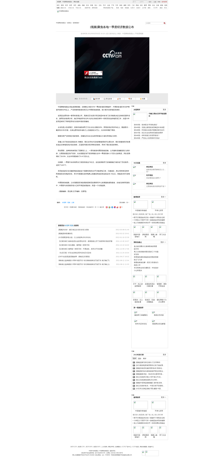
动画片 (138, 8)
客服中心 (151, 447)
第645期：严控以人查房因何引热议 (147, 138)
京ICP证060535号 (100, 453)
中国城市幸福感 (141, 210)
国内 (134, 358)
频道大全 (63, 8)
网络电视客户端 (108, 8)
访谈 (157, 5)
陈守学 (136, 249)
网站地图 (76, 2)
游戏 (165, 5)
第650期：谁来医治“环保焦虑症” (146, 125)
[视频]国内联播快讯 (65, 233)
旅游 (120, 5)
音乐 (87, 5)
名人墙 (154, 214)
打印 (66, 207)
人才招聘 (104, 447)
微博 (145, 5)
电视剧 (127, 8)
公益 (108, 5)
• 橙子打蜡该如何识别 (141, 217)
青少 (95, 5)
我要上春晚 (154, 236)
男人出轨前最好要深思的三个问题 (146, 252)
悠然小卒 (137, 265)
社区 (141, 5)
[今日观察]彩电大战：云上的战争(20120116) (74, 237)
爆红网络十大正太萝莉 (162, 301)
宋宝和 (136, 254)
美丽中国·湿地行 (137, 236)
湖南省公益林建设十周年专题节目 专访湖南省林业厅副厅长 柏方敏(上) (84, 264)
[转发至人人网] (112, 207)
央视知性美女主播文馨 (150, 285)
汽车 (116, 5)
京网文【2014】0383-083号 (114, 453)
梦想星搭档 (145, 236)
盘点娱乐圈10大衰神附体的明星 (145, 246)
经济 (66, 5)
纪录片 (133, 8)
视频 (68, 202)
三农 (133, 5)
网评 (144, 358)
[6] (83, 98)
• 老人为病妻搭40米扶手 (141, 223)
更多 (164, 109)
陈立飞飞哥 (138, 260)
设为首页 (164, 2)
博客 (149, 5)
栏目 (165, 8)
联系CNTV (97, 447)
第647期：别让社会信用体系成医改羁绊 (148, 133)
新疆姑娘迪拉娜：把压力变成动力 (146, 262)
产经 (112, 5)
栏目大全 (71, 8)
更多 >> (163, 242)
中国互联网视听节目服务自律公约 (121, 455)
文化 (100, 5)
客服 (159, 2)
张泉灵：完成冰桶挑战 (150, 301)
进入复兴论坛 (111, 33)
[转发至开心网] (106, 207)
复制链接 (81, 207)
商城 (137, 5)
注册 (155, 2)
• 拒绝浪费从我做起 (158, 223)
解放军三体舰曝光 (141, 315)
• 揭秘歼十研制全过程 (157, 217)
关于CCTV (73, 447)
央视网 (59, 2)
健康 (125, 5)
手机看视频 (139, 33)
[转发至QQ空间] (109, 207)
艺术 (104, 5)
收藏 (143, 99)
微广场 (147, 214)
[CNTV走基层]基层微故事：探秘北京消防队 (74, 256)
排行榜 (97, 99)
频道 (161, 8)
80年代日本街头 (141, 324)
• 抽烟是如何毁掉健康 (157, 220)
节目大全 (78, 8)
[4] (81, 98)
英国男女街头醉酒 (158, 324)
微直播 (141, 214)
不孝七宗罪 (159, 210)
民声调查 (149, 175)
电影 (122, 8)
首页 (58, 5)
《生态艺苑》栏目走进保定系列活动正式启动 (74, 253)
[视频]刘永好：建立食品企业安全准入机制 (73, 230)
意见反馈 (108, 99)
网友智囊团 (143, 447)
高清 (117, 8)
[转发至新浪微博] (117, 207)
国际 (139, 358)
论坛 (153, 5)
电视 (58, 8)
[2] (79, 98)
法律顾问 (118, 447)
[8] (85, 98)
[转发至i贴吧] (115, 207)
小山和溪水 (138, 270)
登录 (150, 2)
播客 (149, 8)
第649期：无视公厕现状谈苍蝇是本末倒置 (149, 127)
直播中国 (87, 8)
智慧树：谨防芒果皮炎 (162, 285)
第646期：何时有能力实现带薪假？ (147, 135)
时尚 (129, 5)
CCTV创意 (135, 447)
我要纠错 (73, 207)
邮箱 (161, 5)
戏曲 (83, 5)
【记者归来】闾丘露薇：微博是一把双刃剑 (73, 245)
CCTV (156, 8)
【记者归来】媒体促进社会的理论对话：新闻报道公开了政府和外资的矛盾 (85, 241)
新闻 (62, 5)
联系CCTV (81, 447)
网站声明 (111, 447)
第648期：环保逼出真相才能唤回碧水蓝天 (149, 130)
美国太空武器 (159, 315)
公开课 (144, 8)
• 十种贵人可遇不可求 (141, 220)
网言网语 (149, 167)
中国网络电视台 (67, 2)
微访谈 (135, 214)
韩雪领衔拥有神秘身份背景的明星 (146, 257)
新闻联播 (76, 23)
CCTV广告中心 (126, 447)
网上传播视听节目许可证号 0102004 (83, 455)
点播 (72, 202)
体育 (70, 5)
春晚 (79, 5)
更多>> (163, 197)
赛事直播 (94, 8)
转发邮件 (90, 207)
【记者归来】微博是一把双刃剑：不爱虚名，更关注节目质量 (80, 249)
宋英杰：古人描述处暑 (138, 301)
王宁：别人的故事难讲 (138, 285)
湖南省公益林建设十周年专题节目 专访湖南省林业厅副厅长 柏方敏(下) (84, 260)
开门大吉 (162, 234)
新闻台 (69, 23)
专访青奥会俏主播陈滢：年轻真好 (146, 268)
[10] (87, 98)
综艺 (75, 5)
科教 (91, 5)
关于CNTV (89, 447)
